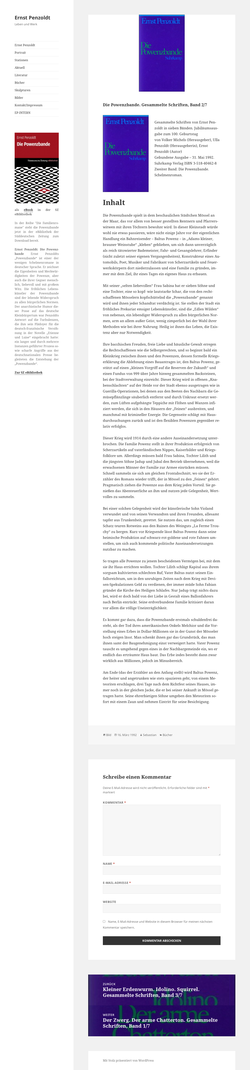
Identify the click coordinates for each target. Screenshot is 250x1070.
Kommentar (114, 802)
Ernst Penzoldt (32, 17)
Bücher (20, 83)
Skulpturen (22, 90)
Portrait (20, 53)
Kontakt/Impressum (28, 105)
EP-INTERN (22, 113)
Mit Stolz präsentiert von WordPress (128, 1060)
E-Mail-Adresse (117, 883)
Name (109, 864)
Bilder (19, 98)
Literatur (21, 75)
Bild (108, 735)
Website (109, 902)
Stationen (21, 60)
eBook (28, 210)
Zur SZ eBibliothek (28, 372)
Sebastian (149, 735)
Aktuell (20, 68)
